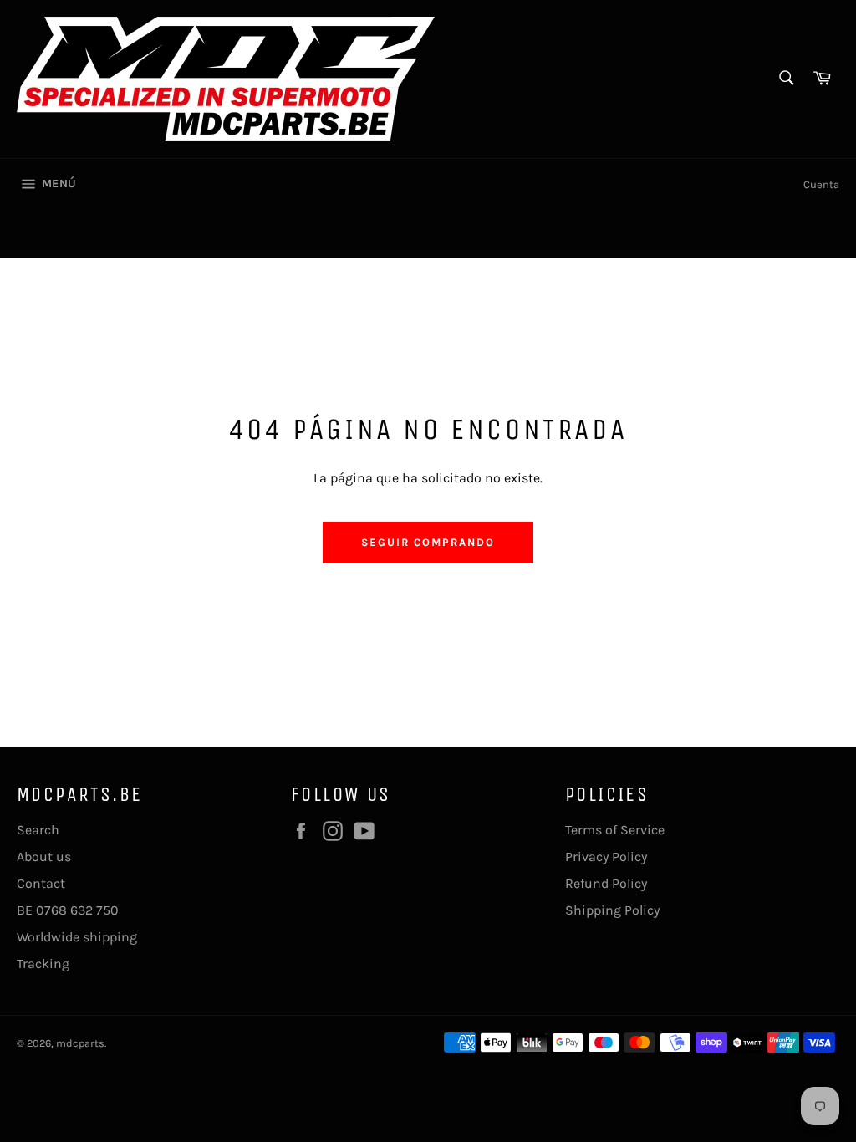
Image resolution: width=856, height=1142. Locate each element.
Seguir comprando (427, 542)
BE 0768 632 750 (68, 910)
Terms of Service (615, 830)
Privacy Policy (606, 856)
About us (44, 856)
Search (38, 830)
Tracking (43, 963)
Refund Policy (606, 883)
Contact (41, 883)
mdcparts (80, 1043)
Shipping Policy (612, 910)
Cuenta (821, 184)
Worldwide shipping (77, 937)
